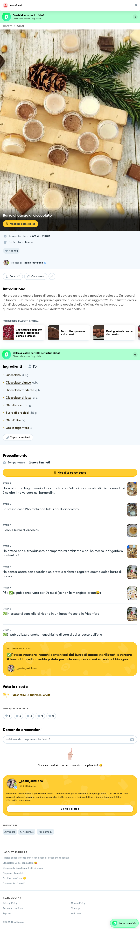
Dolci (20, 26)
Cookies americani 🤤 (14, 878)
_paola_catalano (33, 262)
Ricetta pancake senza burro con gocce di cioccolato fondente (36, 857)
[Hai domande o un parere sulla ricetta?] (67, 739)
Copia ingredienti (20, 437)
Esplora (7, 913)
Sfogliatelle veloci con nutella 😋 (20, 862)
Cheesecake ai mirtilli (14, 883)
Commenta (37, 276)
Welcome (76, 913)
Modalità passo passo (22, 223)
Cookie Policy (78, 903)
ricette (7, 26)
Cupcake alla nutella (13, 873)
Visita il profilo (70, 808)
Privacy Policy (10, 903)
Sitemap (75, 908)
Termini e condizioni (13, 908)
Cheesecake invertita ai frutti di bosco (23, 868)
